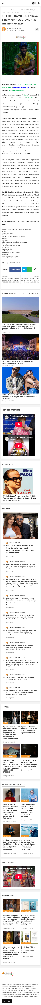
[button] (39, 3)
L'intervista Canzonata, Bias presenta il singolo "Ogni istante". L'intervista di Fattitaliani (28, 845)
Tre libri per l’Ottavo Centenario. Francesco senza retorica (28, 950)
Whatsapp (29, 269)
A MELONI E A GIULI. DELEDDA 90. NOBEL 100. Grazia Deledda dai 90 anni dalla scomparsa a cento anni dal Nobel (21, 632)
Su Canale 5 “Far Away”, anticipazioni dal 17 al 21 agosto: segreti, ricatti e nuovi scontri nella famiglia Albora (21, 692)
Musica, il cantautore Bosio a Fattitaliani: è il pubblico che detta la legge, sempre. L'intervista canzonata (11, 845)
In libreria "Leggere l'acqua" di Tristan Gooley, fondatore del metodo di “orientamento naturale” (28, 920)
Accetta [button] (7, 1001)
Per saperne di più (31, 996)
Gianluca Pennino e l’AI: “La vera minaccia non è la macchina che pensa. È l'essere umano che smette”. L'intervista (11, 920)
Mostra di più (34, 293)
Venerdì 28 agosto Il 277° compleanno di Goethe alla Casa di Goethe (21, 678)
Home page (6, 10)
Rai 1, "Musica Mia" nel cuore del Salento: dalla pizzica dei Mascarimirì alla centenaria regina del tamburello (21, 549)
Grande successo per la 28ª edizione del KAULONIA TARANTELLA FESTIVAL (17, 362)
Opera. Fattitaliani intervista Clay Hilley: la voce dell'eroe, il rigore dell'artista (29, 730)
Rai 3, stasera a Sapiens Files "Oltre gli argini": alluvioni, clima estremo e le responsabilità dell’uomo (20, 647)
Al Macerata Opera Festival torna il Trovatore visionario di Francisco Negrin (29, 763)
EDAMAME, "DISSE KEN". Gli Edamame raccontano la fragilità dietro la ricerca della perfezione (19, 396)
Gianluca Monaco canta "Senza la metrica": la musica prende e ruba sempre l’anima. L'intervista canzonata (28, 810)
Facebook (16, 270)
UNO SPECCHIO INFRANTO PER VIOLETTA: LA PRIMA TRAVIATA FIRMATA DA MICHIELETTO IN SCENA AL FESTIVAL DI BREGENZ (11, 766)
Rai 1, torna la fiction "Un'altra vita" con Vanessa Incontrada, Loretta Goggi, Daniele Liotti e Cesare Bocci (20, 617)
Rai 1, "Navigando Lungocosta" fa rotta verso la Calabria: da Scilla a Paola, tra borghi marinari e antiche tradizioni (20, 566)
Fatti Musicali (15, 10)
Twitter (24, 269)
